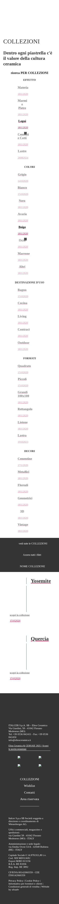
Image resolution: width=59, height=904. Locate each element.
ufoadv (15, 889)
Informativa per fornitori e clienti (25, 883)
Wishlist (29, 785)
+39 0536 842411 (22, 734)
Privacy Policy (16, 880)
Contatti (29, 792)
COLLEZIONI (29, 779)
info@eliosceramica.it (20, 740)
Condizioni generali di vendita (24, 886)
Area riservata (29, 799)
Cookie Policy (32, 880)
